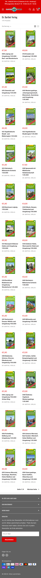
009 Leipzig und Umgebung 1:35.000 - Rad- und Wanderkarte (10, 56)
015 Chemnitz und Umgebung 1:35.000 (9, 92)
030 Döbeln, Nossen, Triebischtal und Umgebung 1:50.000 (29, 209)
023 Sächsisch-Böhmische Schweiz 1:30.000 (9, 170)
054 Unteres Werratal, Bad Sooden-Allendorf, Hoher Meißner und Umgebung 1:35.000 (30, 437)
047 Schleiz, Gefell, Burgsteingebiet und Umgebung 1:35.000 (29, 358)
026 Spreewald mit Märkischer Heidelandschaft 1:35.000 (29, 171)
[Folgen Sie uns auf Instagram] (7, 555)
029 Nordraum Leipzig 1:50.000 (9, 208)
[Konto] (34, 9)
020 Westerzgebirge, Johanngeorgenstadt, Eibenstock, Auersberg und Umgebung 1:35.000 (30, 95)
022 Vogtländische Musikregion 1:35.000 (30, 133)
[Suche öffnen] (30, 9)
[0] (37, 9)
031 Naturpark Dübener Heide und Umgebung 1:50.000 (10, 246)
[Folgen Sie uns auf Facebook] (3, 555)
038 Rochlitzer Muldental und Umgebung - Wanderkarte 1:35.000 (10, 283)
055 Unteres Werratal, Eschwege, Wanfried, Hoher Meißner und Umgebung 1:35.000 (9, 476)
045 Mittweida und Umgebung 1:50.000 (29, 320)
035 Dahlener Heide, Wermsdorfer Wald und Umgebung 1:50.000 (30, 246)
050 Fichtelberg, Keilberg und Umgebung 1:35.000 (9, 436)
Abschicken (9, 540)
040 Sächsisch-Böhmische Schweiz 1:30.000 (29, 282)
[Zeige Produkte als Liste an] (38, 26)
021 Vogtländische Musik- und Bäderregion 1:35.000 (9, 134)
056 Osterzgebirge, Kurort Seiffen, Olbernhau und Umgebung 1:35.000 (29, 476)
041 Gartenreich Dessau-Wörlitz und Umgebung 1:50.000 (9, 321)
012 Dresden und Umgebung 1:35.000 (29, 55)
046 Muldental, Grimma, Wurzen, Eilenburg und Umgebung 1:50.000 (9, 359)
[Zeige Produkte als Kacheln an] (35, 26)
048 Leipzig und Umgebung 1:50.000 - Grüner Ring (9, 397)
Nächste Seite (32, 489)
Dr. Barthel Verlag (8, 61)
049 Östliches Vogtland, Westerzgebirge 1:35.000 (28, 398)
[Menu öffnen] (3, 9)
